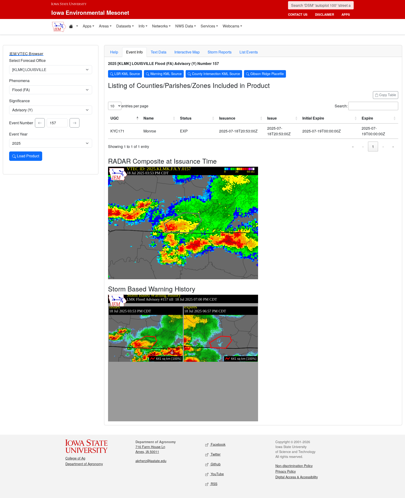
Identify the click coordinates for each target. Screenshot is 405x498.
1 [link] (373, 146)
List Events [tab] (249, 52)
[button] (73, 27)
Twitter (215, 454)
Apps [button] (87, 26)
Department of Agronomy (84, 463)
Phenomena (19, 80)
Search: (341, 106)
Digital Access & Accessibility (296, 477)
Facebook (217, 444)
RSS (213, 483)
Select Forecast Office (27, 60)
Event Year (18, 134)
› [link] (383, 146)
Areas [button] (104, 26)
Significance (19, 100)
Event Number (21, 122)
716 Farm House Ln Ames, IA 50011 (150, 449)
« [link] (353, 146)
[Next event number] (74, 123)
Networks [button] (160, 26)
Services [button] (208, 26)
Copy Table (387, 94)
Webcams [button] (231, 26)
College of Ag (75, 458)
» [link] (393, 146)
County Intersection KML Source (215, 73)
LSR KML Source (126, 73)
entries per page (134, 106)
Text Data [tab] (158, 52)
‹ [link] (363, 146)
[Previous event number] (40, 123)
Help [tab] (114, 52)
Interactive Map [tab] (187, 52)
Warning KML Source (165, 73)
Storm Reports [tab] (220, 52)
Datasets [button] (123, 26)
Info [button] (142, 26)
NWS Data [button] (184, 26)
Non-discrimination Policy (294, 465)
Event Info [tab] (134, 52)
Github (215, 464)
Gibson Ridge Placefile (266, 73)
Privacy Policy (285, 471)
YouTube (217, 474)
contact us (298, 14)
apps (345, 14)
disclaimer (324, 14)
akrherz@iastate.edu (150, 460)
